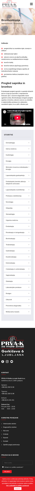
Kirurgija (8, 161)
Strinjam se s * (13, 467)
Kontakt (5, 441)
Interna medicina (11, 149)
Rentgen (8, 293)
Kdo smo (6, 430)
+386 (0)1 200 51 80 (7, 387)
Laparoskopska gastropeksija (15, 175)
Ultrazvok (9, 299)
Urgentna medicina (12, 220)
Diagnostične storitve (10, 427)
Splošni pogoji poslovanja (11, 444)
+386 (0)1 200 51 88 (7, 393)
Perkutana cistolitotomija (13, 196)
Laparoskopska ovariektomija (15, 190)
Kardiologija (10, 155)
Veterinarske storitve (9, 423)
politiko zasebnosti (17, 467)
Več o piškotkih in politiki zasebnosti (17, 485)
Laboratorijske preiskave (13, 287)
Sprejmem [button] (17, 488)
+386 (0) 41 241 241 (7, 400)
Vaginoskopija (10, 275)
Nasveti (5, 437)
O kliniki (5, 434)
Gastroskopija (10, 251)
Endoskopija (10, 226)
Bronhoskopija (10, 238)
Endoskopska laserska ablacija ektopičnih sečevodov (16, 182)
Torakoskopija (10, 244)
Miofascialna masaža (12, 312)
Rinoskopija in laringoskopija (15, 232)
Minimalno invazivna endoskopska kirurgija (17, 168)
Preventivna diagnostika (13, 305)
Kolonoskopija (10, 263)
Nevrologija (9, 202)
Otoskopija (9, 281)
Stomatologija (10, 214)
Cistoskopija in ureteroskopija (15, 269)
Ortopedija (9, 208)
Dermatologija (10, 143)
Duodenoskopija (11, 257)
